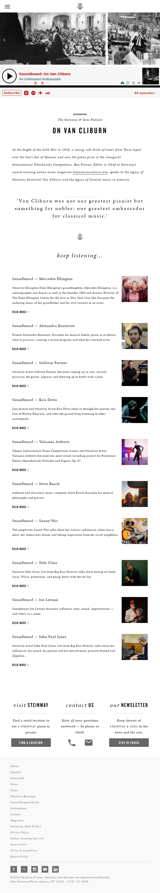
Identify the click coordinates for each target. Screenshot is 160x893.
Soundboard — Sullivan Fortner (40, 362)
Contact (15, 772)
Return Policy (19, 856)
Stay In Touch (129, 742)
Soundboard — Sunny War (35, 520)
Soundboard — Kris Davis (34, 399)
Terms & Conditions (24, 850)
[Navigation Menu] (7, 6)
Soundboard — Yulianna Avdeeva (41, 441)
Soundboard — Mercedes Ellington (42, 278)
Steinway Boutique (23, 796)
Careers (15, 814)
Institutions (18, 808)
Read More (19, 312)
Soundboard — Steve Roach (36, 483)
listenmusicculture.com (90, 172)
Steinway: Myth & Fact (25, 826)
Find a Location (31, 742)
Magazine (17, 820)
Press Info (17, 778)
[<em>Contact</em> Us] (88, 745)
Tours (14, 790)
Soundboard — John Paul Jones (39, 636)
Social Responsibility (24, 802)
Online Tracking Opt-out (26, 838)
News (14, 784)
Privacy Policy (19, 832)
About (14, 766)
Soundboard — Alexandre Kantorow (43, 325)
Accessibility (18, 844)
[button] (72, 745)
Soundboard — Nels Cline (34, 562)
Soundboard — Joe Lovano (35, 599)
